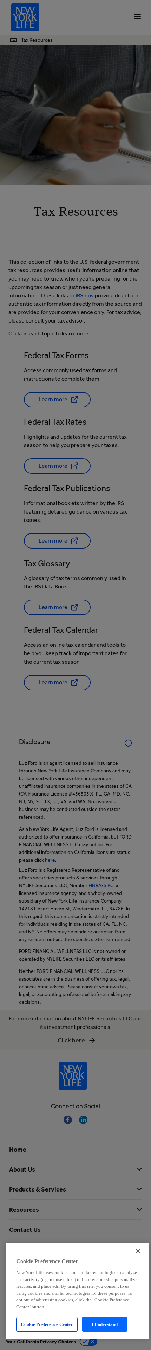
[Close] (138, 1251)
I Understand (105, 1324)
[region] (77, 1291)
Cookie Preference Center (47, 1324)
